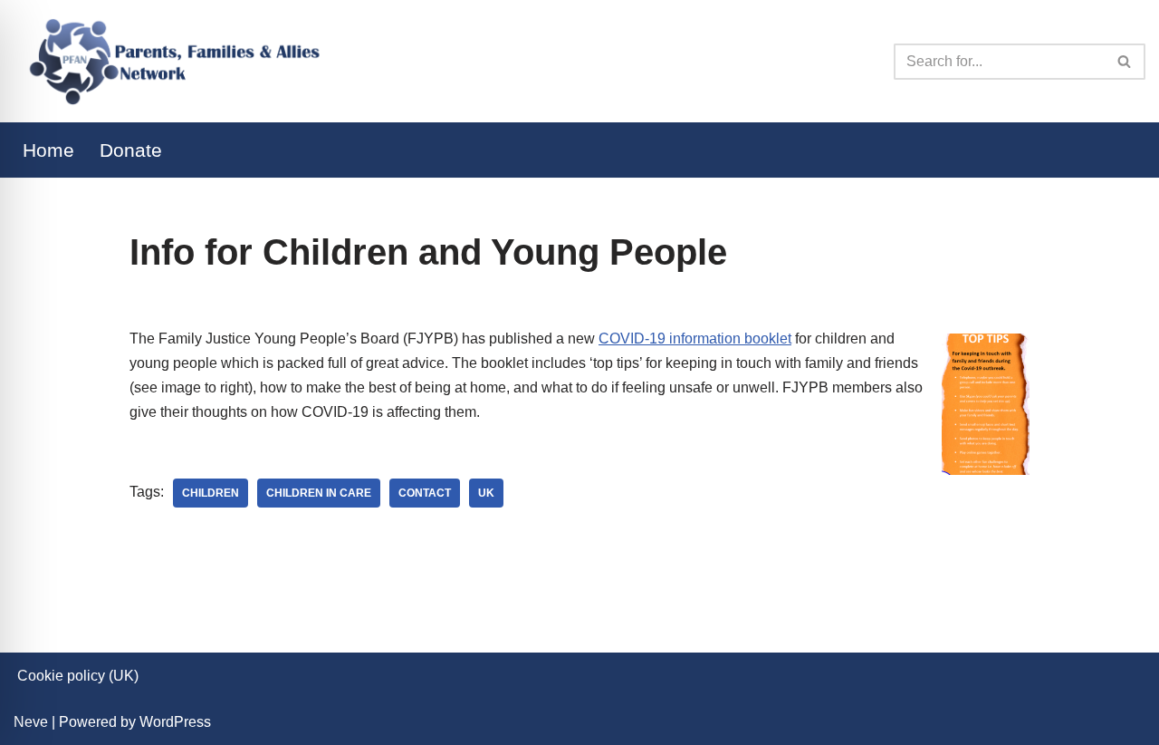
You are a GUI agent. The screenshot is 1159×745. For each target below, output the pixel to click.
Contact (424, 493)
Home (48, 150)
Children (210, 493)
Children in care (318, 493)
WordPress (175, 722)
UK (486, 493)
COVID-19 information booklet (695, 338)
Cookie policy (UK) (78, 675)
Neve (31, 722)
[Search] (1125, 62)
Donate (131, 150)
